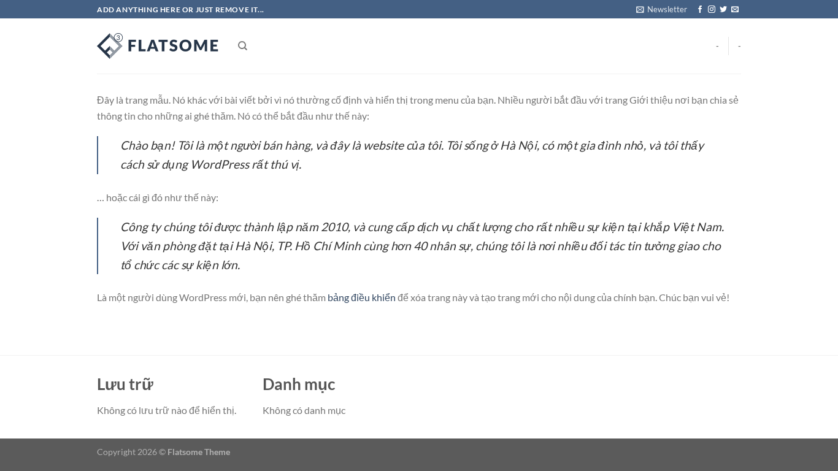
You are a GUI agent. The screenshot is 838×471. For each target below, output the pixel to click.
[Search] (242, 46)
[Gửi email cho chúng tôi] (735, 10)
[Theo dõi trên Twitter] (723, 10)
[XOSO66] (158, 46)
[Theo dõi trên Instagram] (711, 10)
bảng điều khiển (362, 297)
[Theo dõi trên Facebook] (700, 10)
